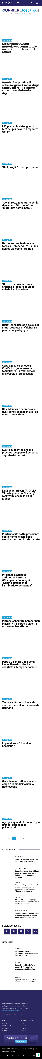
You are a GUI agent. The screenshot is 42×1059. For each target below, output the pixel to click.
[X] (14, 2)
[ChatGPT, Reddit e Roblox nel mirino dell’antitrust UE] (7, 859)
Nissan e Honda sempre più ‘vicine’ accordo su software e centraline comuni (27, 902)
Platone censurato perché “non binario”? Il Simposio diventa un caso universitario (21, 623)
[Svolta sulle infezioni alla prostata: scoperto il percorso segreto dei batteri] (21, 432)
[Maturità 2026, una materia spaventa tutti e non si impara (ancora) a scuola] (21, 28)
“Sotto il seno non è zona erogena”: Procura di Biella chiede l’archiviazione (18, 287)
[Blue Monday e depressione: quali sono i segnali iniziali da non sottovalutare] (21, 391)
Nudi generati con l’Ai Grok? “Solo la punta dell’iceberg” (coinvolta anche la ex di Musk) (19, 494)
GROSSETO (6, 1026)
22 (18, 838)
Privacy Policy (17, 1014)
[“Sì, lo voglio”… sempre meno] (21, 149)
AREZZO (5, 1020)
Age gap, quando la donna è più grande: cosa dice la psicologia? (21, 825)
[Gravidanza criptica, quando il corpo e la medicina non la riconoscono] (21, 763)
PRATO (23, 1028)
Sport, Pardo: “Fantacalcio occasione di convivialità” (25, 981)
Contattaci (21, 1041)
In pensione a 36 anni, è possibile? (16, 745)
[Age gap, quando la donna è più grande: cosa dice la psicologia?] (21, 804)
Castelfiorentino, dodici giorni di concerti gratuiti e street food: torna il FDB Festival (27, 915)
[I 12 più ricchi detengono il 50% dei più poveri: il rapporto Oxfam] (21, 108)
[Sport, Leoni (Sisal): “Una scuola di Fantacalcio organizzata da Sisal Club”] (7, 965)
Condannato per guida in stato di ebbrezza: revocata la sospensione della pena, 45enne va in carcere (27, 888)
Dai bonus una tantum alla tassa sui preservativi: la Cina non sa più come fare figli (20, 246)
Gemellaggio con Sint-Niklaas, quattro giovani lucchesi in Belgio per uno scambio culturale (27, 874)
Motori (17, 897)
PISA (22, 1023)
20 (8, 838)
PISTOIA (24, 1026)
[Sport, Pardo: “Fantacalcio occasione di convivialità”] (7, 979)
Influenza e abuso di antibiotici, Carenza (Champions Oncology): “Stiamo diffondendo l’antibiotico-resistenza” (17, 580)
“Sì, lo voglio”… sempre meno (20, 167)
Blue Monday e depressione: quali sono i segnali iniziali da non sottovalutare (20, 412)
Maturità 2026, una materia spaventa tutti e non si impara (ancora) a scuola (19, 48)
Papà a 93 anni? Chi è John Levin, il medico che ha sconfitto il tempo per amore (19, 664)
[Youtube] (18, 2)
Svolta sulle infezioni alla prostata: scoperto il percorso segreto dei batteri (20, 452)
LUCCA (4, 1031)
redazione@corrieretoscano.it (11, 1010)
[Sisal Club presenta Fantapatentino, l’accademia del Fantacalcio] (7, 952)
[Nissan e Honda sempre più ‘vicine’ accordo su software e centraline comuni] (7, 900)
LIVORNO (5, 1028)
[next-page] (23, 838)
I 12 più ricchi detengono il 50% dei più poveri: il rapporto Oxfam (20, 129)
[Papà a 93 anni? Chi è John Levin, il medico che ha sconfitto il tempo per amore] (21, 644)
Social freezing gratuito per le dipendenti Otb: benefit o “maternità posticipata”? (20, 205)
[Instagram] (5, 2)
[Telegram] (8, 2)
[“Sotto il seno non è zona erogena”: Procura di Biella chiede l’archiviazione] (21, 266)
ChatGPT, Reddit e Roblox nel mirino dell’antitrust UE (26, 860)
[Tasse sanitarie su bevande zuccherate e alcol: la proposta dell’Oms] (21, 684)
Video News (18, 948)
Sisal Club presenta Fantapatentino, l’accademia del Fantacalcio (26, 953)
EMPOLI (5, 1023)
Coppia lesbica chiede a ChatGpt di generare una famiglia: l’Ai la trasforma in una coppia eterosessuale (19, 369)
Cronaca (18, 882)
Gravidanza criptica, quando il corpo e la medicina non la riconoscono (20, 784)
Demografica (7, 40)
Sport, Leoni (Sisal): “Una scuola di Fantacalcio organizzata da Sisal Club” (25, 967)
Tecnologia (19, 856)
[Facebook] (2, 2)
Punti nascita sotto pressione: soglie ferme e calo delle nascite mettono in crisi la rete (21, 537)
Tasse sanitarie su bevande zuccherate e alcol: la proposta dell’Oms (20, 705)
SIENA (23, 1031)
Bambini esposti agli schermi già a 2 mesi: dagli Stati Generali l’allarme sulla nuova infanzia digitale (20, 88)
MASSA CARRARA (27, 1020)
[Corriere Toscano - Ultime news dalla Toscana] (21, 11)
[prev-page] (4, 838)
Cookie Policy (6, 1014)
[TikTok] (11, 2)
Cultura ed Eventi (21, 868)
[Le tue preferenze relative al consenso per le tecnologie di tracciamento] (38, 1055)
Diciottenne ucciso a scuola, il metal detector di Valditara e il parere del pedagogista (20, 327)
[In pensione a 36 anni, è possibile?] (21, 725)
